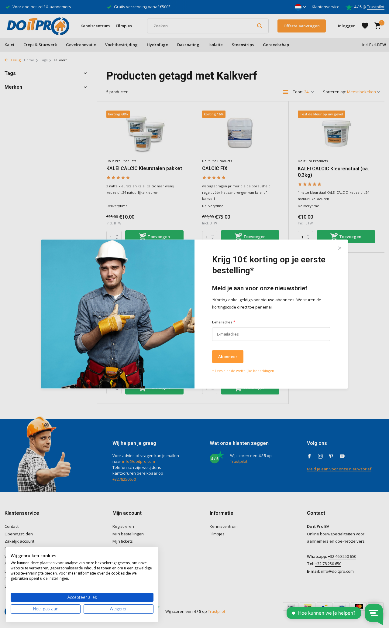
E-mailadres (223, 322)
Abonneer (227, 356)
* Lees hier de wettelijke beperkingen (243, 370)
